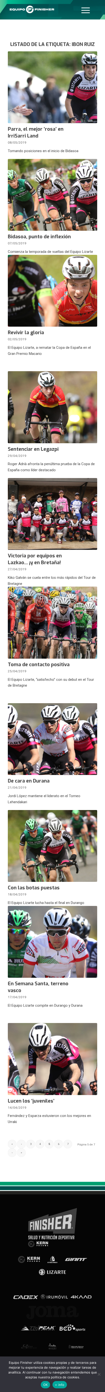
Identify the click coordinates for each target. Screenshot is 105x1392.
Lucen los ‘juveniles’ (31, 1101)
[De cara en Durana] (52, 739)
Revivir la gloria (26, 332)
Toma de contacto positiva (39, 664)
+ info (59, 1385)
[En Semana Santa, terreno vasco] (52, 942)
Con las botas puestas (34, 888)
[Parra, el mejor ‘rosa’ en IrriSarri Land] (52, 87)
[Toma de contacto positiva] (52, 622)
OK (45, 1385)
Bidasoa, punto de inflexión (39, 236)
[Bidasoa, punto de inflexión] (52, 195)
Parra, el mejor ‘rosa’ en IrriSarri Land (35, 132)
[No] (98, 1374)
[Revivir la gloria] (52, 291)
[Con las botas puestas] (52, 846)
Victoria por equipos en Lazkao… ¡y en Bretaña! (35, 559)
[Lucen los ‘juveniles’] (52, 1059)
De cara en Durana (29, 781)
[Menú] (85, 9)
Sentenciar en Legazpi (33, 449)
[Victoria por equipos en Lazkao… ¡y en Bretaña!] (52, 514)
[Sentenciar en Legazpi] (52, 407)
